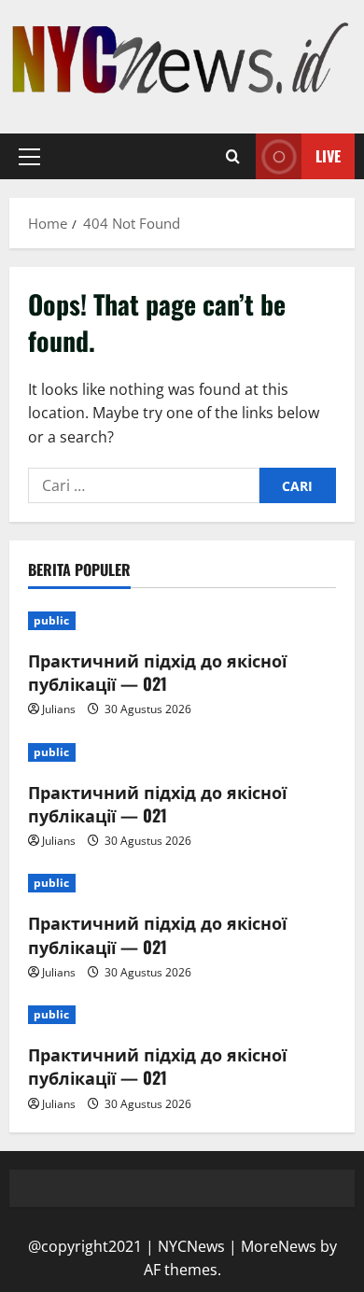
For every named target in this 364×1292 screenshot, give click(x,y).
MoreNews (278, 1246)
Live (328, 156)
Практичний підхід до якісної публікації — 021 (157, 671)
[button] (29, 156)
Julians (59, 709)
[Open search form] (233, 157)
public (52, 620)
